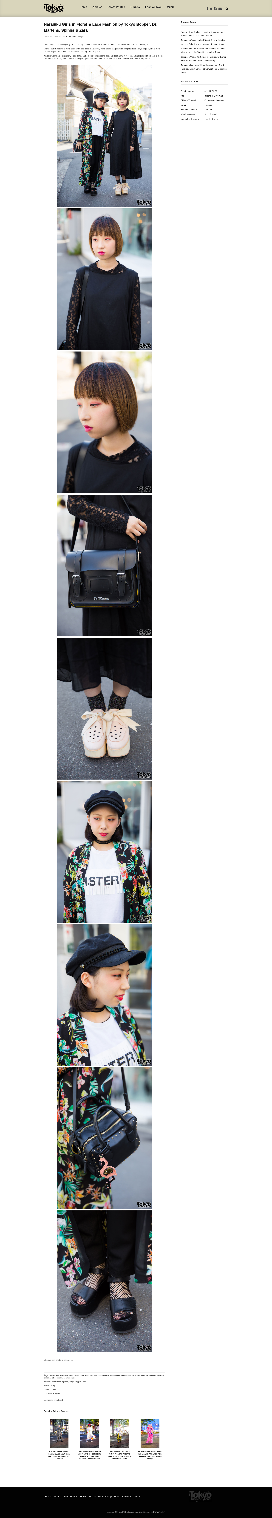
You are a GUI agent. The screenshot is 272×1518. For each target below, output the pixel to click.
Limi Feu (208, 110)
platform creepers (148, 1375)
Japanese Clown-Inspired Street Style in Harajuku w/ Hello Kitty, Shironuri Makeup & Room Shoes (89, 1455)
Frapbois (208, 105)
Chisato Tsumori (188, 100)
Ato (182, 96)
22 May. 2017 (57, 37)
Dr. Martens (56, 1382)
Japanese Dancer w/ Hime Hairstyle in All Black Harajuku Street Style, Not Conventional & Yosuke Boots (204, 69)
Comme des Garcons (214, 100)
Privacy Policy (159, 1512)
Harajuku (56, 1394)
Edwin (183, 105)
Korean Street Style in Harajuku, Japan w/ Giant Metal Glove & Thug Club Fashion (59, 1455)
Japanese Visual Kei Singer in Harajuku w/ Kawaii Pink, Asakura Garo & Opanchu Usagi (150, 1455)
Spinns (65, 1382)
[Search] (227, 8)
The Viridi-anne (211, 119)
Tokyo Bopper (75, 1382)
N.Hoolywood (210, 114)
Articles (97, 7)
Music (171, 7)
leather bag (126, 1375)
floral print (84, 1375)
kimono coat (104, 1375)
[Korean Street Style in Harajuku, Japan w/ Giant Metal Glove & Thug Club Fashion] (59, 1433)
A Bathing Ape (187, 91)
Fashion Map (153, 7)
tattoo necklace (58, 1378)
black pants (74, 1375)
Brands (135, 7)
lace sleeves (115, 1375)
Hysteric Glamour (189, 110)
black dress (54, 1375)
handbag (93, 1375)
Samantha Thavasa (190, 119)
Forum (92, 1496)
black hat (64, 1375)
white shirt (70, 1378)
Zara (84, 1382)
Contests (127, 1496)
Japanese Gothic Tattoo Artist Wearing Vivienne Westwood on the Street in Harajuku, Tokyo (119, 1455)
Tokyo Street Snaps (74, 37)
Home (83, 7)
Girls (54, 1390)
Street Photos (116, 7)
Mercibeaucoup (188, 114)
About (137, 1496)
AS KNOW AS (211, 91)
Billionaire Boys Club (213, 96)
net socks (136, 1375)
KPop (53, 1386)
